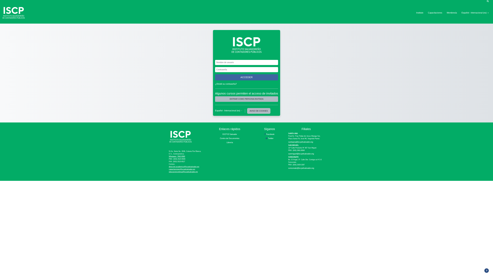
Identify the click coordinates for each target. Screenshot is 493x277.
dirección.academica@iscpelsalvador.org (184, 167)
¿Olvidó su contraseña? (226, 84)
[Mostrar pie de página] (486, 270)
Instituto (419, 13)
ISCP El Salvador (229, 134)
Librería (230, 142)
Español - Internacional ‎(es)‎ (474, 13)
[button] (488, 1)
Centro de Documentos (229, 138)
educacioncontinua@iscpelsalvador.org (183, 172)
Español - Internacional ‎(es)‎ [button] (228, 111)
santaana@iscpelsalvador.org (300, 142)
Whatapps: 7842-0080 (177, 156)
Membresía (452, 13)
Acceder (246, 77)
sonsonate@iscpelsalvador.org (301, 168)
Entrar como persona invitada (246, 99)
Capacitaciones (435, 13)
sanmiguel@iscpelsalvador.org (301, 154)
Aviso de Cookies (259, 111)
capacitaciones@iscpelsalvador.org (182, 169)
